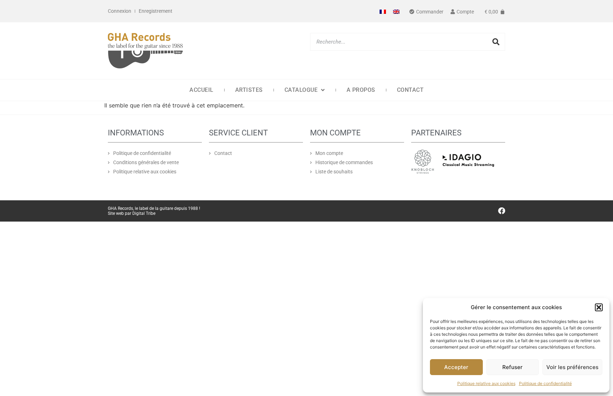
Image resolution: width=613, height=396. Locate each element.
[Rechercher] (496, 41)
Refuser (512, 367)
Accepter (456, 367)
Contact (410, 90)
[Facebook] (501, 210)
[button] (598, 307)
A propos (361, 90)
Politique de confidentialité (545, 383)
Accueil (201, 90)
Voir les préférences (572, 367)
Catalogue (301, 90)
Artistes (249, 90)
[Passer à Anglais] (396, 11)
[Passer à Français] (383, 11)
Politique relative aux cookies (486, 383)
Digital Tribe (143, 213)
